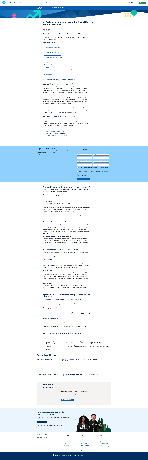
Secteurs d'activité (84, 447)
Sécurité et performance (104, 447)
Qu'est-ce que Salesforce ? (66, 437)
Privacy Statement (104, 171)
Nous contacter (64, 448)
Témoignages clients (65, 445)
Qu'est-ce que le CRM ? (66, 439)
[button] (58, 7)
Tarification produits (65, 447)
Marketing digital (84, 443)
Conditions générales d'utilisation (71, 457)
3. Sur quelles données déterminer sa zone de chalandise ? (54, 50)
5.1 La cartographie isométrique (50, 72)
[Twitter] (46, 30)
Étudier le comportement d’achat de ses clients (55, 131)
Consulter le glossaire (83, 178)
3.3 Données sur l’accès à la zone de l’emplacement (54, 57)
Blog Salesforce (102, 441)
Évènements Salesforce (104, 443)
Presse (101, 445)
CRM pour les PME (84, 437)
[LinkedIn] (49, 30)
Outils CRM (64, 443)
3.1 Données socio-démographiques (51, 52)
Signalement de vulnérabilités (92, 457)
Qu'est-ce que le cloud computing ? (67, 441)
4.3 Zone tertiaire (47, 67)
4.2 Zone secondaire (48, 64)
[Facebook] (44, 30)
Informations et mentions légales (105, 448)
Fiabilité (103, 457)
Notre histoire (102, 437)
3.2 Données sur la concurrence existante (52, 54)
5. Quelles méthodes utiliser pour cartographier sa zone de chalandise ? (57, 69)
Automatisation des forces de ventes (87, 439)
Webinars (82, 448)
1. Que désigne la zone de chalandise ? (51, 45)
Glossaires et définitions (85, 445)
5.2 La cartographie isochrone (50, 74)
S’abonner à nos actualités (85, 450)
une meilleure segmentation (54, 135)
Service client (83, 441)
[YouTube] (47, 437)
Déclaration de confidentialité (82, 457)
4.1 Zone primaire (47, 62)
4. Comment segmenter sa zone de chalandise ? (52, 59)
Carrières (101, 439)
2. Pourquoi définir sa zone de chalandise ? (51, 47)
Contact (99, 457)
